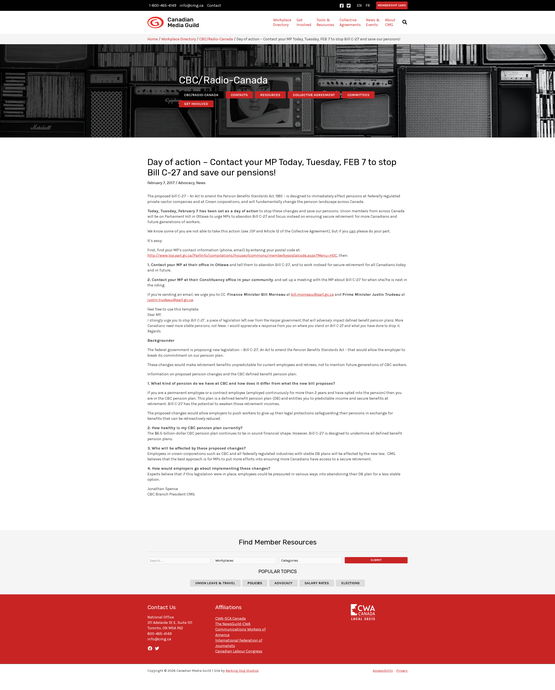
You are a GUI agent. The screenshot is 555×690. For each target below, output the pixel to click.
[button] (392, 5)
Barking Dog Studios (242, 671)
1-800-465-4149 (162, 5)
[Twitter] (348, 5)
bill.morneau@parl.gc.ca (312, 294)
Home (152, 39)
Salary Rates (317, 583)
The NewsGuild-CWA (232, 623)
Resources (270, 95)
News (201, 182)
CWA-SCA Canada (230, 618)
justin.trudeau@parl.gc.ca (170, 300)
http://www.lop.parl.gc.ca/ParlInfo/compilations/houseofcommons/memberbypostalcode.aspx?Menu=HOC (242, 255)
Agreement (314, 95)
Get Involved (196, 104)
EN (359, 5)
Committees (358, 95)
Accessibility (383, 671)
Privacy (402, 671)
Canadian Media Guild (183, 22)
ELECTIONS (350, 583)
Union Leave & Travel (215, 583)
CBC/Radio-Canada (216, 39)
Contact (214, 5)
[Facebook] (342, 5)
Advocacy (186, 182)
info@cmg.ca (192, 5)
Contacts (239, 95)
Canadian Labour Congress (238, 651)
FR (368, 5)
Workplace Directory (178, 39)
